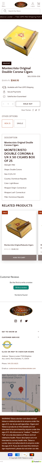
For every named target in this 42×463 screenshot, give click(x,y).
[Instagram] (15, 321)
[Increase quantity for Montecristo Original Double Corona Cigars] (12, 104)
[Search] (5, 11)
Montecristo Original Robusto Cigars (18, 245)
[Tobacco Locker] (21, 5)
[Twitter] (26, 321)
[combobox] (21, 11)
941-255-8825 (13, 363)
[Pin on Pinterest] (39, 110)
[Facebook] (21, 321)
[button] (3, 5)
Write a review (21, 287)
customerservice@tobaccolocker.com (22, 368)
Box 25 (7, 123)
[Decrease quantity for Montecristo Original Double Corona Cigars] (3, 104)
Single (20, 123)
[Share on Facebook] (33, 110)
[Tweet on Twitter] (36, 110)
